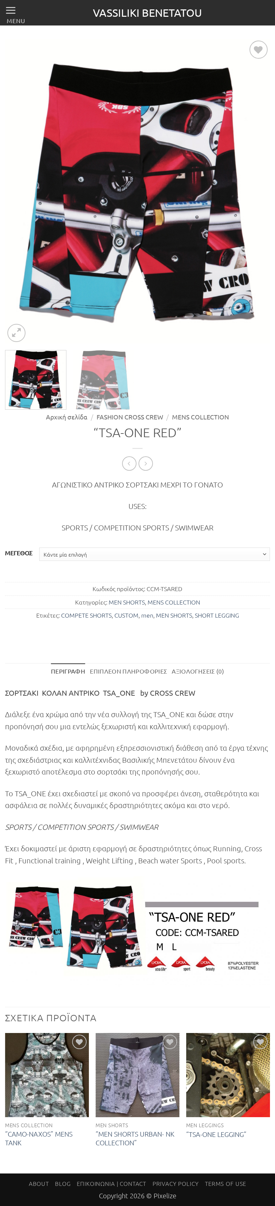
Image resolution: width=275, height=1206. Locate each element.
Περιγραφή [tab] (68, 671)
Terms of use (225, 1183)
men (147, 615)
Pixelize (165, 1196)
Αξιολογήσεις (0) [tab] (198, 671)
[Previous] (19, 191)
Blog (62, 1183)
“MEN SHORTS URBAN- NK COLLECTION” (135, 1138)
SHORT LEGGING (217, 615)
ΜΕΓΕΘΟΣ (19, 553)
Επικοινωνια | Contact (111, 1183)
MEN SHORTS (127, 602)
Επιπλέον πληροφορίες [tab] (128, 671)
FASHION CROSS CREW (130, 417)
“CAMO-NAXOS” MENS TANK (38, 1138)
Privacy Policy (176, 1183)
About (39, 1183)
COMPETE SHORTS (86, 615)
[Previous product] (146, 463)
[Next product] (129, 463)
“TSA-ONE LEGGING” (216, 1134)
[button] (15, 13)
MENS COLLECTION (200, 417)
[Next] (256, 191)
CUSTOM (126, 615)
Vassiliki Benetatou (147, 12)
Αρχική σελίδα (67, 417)
